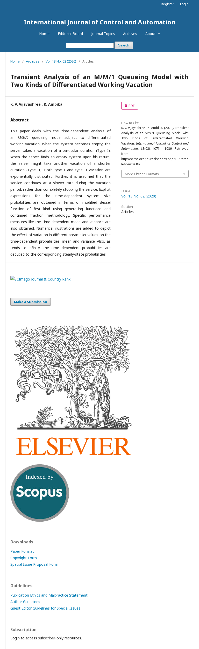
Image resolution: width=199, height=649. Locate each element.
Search (123, 45)
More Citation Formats (142, 174)
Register (167, 4)
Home (44, 33)
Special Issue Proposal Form (34, 564)
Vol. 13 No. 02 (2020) (61, 61)
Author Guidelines (25, 601)
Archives (130, 33)
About (151, 33)
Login (184, 4)
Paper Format (22, 551)
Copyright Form (23, 557)
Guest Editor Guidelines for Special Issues (45, 608)
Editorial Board (70, 33)
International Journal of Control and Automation (99, 22)
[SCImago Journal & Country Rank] (40, 279)
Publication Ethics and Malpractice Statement (49, 595)
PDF (127, 105)
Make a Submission (30, 301)
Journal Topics (103, 33)
